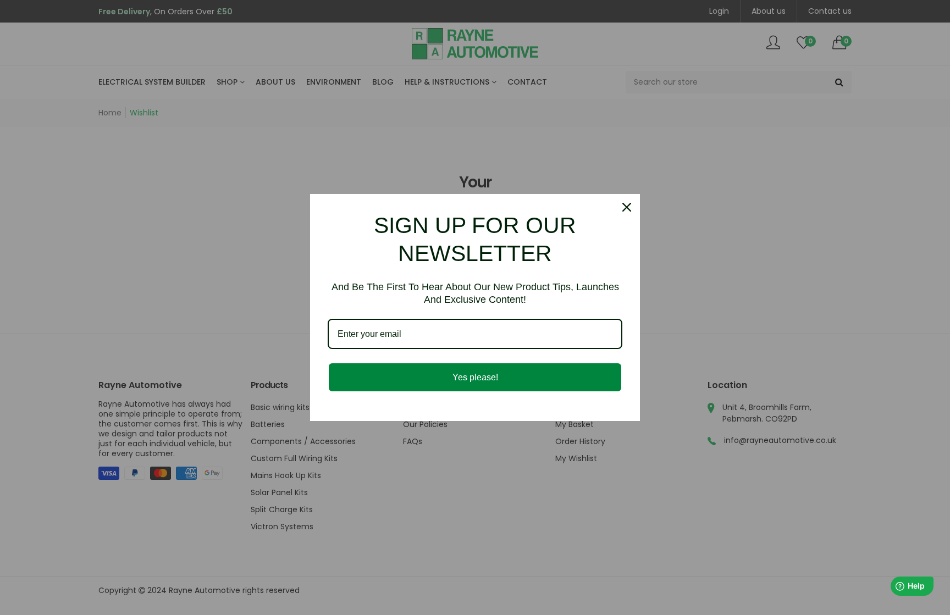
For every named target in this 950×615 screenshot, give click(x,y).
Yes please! (475, 377)
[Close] (627, 207)
